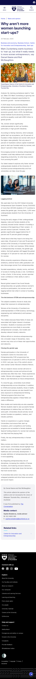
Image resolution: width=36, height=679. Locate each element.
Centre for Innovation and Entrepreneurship (13, 535)
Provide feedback (7, 644)
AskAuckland (5, 629)
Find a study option (7, 601)
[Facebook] (3, 569)
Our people (5, 605)
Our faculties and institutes (10, 582)
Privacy (19, 661)
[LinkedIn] (7, 569)
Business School (23, 43)
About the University (8, 578)
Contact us (5, 625)
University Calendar (7, 608)
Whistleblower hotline (8, 648)
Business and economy (9, 43)
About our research (7, 586)
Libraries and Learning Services (11, 593)
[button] (34, 2)
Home (3, 18)
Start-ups (30, 45)
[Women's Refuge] (4, 657)
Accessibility (4, 661)
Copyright (12, 661)
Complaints (5, 641)
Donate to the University (9, 637)
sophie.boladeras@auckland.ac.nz (17, 519)
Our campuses (6, 589)
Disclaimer (4, 663)
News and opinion (14, 18)
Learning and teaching (8, 597)
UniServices (5, 616)
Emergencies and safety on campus (12, 633)
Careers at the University (9, 612)
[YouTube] (16, 569)
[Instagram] (11, 569)
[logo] (18, 8)
